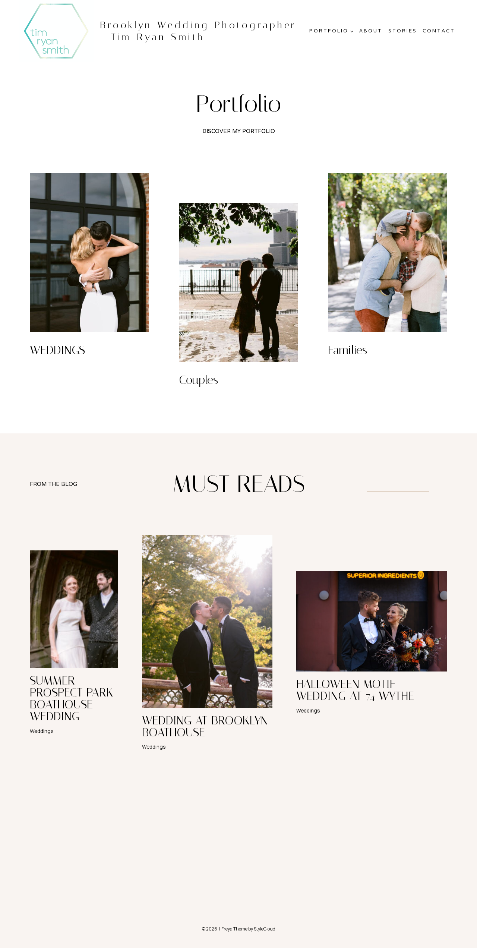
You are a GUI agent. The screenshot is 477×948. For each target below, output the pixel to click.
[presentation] (74, 609)
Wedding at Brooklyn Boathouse (205, 726)
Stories (402, 31)
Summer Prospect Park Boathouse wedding (71, 698)
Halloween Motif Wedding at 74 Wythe (355, 690)
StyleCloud (264, 929)
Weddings (41, 731)
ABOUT (370, 31)
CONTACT (439, 31)
